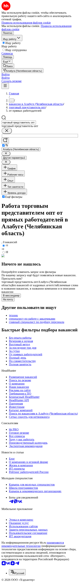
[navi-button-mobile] (5, 86)
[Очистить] (6, 131)
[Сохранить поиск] (5, 141)
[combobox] (18, 122)
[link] (7, 66)
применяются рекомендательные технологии (32, 544)
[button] (5, 74)
